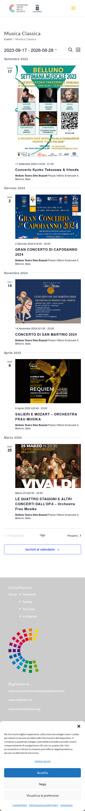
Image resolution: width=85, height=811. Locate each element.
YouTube (28, 609)
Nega (42, 784)
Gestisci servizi (43, 761)
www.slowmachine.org (24, 709)
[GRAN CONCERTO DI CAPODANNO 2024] (48, 217)
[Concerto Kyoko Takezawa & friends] (48, 112)
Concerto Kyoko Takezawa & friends (47, 169)
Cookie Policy (20, 805)
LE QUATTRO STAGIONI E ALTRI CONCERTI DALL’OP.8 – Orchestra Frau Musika (45, 503)
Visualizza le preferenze (42, 795)
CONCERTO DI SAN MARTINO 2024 (46, 334)
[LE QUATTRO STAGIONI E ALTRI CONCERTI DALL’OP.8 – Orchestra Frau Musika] (48, 466)
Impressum (66, 805)
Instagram (29, 616)
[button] (79, 726)
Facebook (29, 594)
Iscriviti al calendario (40, 549)
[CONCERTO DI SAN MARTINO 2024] (48, 301)
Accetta (42, 773)
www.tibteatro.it (20, 700)
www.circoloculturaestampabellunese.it (36, 691)
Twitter (27, 602)
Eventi (8, 39)
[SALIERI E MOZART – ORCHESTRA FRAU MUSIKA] (48, 381)
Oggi (42, 535)
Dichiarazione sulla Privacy (43, 805)
